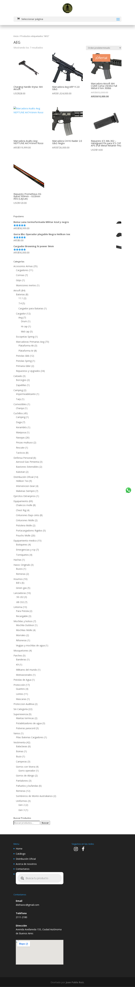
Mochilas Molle (24, 630)
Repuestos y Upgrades (28, 370)
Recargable (22, 616)
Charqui (20, 408)
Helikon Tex (22, 480)
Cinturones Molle (25, 520)
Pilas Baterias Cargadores (29, 737)
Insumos (18, 579)
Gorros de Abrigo (25, 775)
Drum (24, 321)
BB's (18, 582)
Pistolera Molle (24, 525)
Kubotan (20, 471)
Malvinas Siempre (25, 491)
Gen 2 (21, 804)
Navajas (20, 437)
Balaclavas (21, 746)
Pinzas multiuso (24, 442)
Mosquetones (21, 650)
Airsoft (17, 290)
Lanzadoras (20, 593)
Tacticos (20, 452)
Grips (18, 280)
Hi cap (24, 326)
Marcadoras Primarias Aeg (30, 341)
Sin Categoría (21, 709)
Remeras (21, 573)
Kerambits (21, 427)
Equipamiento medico (25, 540)
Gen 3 (21, 810)
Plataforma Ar (25, 350)
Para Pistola (22, 611)
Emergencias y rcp (25, 549)
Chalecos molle (24, 505)
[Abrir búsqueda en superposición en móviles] (39, 878)
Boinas (19, 751)
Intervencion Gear (25, 486)
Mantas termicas (25, 718)
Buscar (45, 822)
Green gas (21, 587)
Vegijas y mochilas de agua (30, 645)
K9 (17, 664)
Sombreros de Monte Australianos (34, 796)
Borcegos (21, 380)
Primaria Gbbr (23, 366)
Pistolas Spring (24, 360)
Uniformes (21, 800)
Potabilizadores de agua (29, 723)
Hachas (17, 559)
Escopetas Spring (25, 336)
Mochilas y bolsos (23, 621)
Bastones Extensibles (27, 466)
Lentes (19, 693)
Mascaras (21, 699)
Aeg (20, 317)
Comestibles (20, 404)
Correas (20, 275)
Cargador (21, 313)
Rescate (20, 447)
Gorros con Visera (25, 766)
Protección (19, 684)
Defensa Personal (23, 457)
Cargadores (22, 270)
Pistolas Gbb (22, 355)
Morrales (21, 635)
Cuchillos (18, 413)
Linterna (18, 607)
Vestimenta (20, 742)
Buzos (19, 568)
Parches (18, 655)
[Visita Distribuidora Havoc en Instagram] (76, 849)
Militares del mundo (26, 669)
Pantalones (22, 780)
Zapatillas (21, 385)
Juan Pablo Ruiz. (75, 982)
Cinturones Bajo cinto (27, 515)
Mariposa (21, 432)
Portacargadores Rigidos (29, 530)
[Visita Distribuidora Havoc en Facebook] (83, 849)
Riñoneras (21, 640)
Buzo (19, 756)
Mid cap (25, 331)
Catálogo (21, 853)
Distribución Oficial (23, 476)
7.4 (20, 303)
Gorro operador (26, 770)
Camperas (21, 761)
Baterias (20, 294)
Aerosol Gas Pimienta (27, 461)
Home (19, 848)
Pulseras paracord (25, 728)
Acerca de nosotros (26, 863)
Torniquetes (22, 554)
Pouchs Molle (23, 535)
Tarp (18, 399)
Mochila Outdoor (25, 625)
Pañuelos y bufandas (27, 785)
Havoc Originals (22, 564)
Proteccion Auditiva (24, 704)
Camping (18, 390)
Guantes (20, 688)
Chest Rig (21, 510)
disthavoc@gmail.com (27, 904)
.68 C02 (20, 602)
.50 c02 (20, 597)
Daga (19, 422)
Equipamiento (21, 501)
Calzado (18, 376)
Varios (17, 733)
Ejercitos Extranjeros (25, 496)
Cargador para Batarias (30, 308)
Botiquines (21, 544)
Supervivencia (21, 714)
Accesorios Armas (23, 266)
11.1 (20, 298)
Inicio (16, 36)
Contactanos (22, 868)
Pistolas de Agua (22, 679)
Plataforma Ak (26, 345)
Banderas (21, 659)
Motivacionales (24, 674)
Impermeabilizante (26, 394)
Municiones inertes (26, 285)
